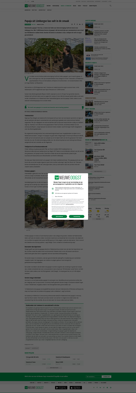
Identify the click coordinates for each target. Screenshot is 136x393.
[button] (68, 196)
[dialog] (68, 196)
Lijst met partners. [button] (70, 204)
